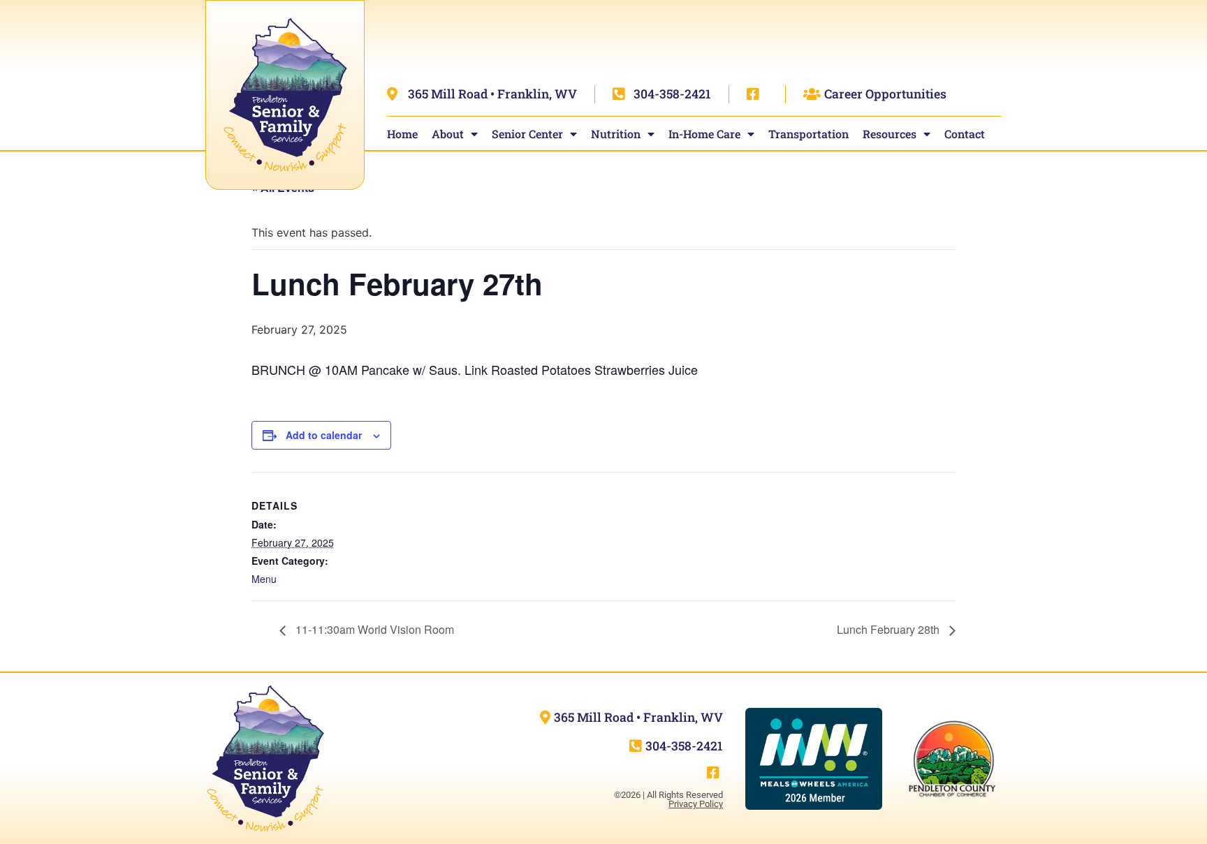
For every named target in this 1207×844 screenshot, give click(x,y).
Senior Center (527, 133)
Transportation (808, 133)
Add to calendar (324, 435)
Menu (264, 579)
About (448, 133)
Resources (889, 133)
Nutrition (616, 133)
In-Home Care (704, 133)
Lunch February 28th (889, 629)
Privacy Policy (695, 804)
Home (402, 133)
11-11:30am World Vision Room (373, 629)
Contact (964, 133)
